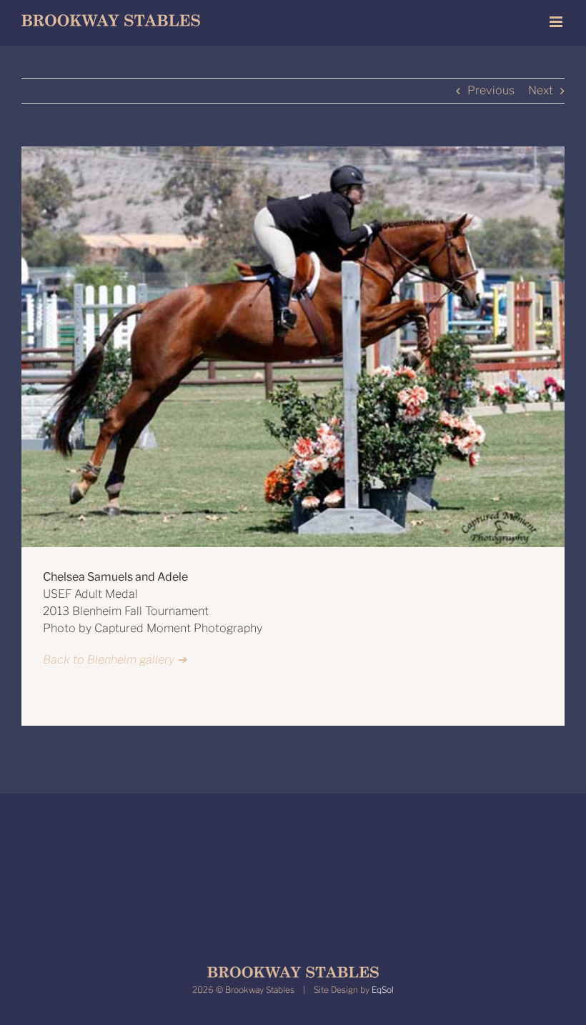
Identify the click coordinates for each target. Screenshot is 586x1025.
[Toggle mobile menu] (557, 21)
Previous (491, 90)
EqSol (383, 989)
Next (540, 90)
